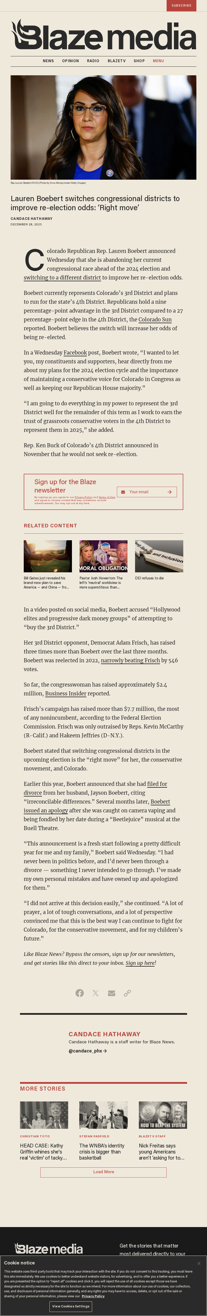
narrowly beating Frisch (130, 660)
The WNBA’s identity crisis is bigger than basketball (101, 1152)
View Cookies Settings (70, 1306)
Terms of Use (107, 497)
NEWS (48, 61)
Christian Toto (35, 1136)
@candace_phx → (88, 1051)
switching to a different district (62, 277)
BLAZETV (117, 61)
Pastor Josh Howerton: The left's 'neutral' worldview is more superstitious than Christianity (101, 583)
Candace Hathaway (32, 219)
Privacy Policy (83, 497)
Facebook (75, 352)
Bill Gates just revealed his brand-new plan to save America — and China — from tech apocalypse (46, 583)
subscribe (181, 5)
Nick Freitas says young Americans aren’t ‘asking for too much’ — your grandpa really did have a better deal (162, 1152)
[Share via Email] (111, 993)
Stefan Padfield (94, 1136)
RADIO (93, 61)
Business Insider (65, 693)
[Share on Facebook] (79, 993)
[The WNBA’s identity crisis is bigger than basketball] (103, 1114)
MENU (158, 61)
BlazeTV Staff (152, 1136)
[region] (103, 1285)
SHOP (139, 61)
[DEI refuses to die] (159, 555)
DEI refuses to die (149, 578)
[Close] (198, 1263)
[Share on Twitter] (95, 993)
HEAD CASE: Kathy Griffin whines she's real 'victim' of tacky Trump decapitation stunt (41, 1152)
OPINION (70, 61)
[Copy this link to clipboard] (127, 993)
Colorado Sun (155, 319)
